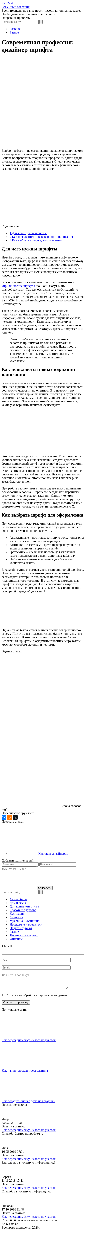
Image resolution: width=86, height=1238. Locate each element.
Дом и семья (18, 902)
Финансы (16, 939)
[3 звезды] (32, 730)
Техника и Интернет (24, 935)
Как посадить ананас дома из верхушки (28, 1101)
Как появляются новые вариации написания (41, 236)
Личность (16, 917)
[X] (15, 817)
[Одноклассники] (9, 817)
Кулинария (17, 913)
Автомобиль (18, 899)
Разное (14, 931)
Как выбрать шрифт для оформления (36, 240)
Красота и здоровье (23, 910)
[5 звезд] (32, 792)
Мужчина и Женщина (24, 921)
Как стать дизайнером (53, 853)
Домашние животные (24, 906)
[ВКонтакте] (4, 817)
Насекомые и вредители (26, 924)
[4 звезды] (32, 761)
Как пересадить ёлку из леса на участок (29, 1040)
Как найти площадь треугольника (25, 1070)
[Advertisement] (43, 103)
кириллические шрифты (18, 286)
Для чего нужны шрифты (28, 233)
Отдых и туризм (21, 928)
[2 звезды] (32, 699)
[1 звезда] (32, 668)
